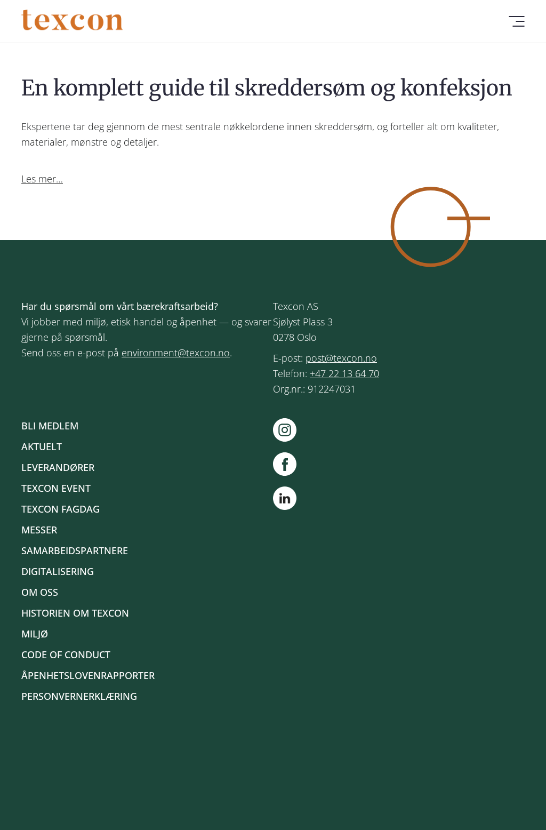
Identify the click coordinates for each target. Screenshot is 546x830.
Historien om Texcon (75, 612)
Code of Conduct (65, 654)
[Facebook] (290, 464)
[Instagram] (290, 430)
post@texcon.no (341, 358)
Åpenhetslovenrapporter (88, 675)
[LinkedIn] (284, 500)
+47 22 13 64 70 (344, 373)
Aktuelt (41, 446)
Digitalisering (57, 571)
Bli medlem (49, 425)
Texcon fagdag (60, 508)
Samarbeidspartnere (74, 550)
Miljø (34, 633)
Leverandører (57, 467)
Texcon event (56, 488)
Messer (39, 529)
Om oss (39, 592)
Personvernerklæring (79, 696)
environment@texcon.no (176, 352)
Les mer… (42, 178)
